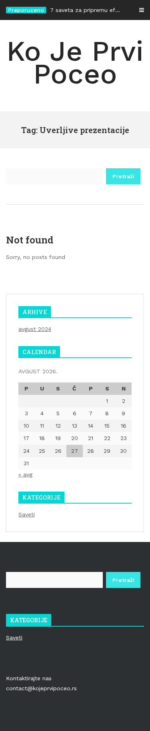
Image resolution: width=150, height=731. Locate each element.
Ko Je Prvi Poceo (75, 62)
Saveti (26, 514)
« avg (25, 474)
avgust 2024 (34, 329)
